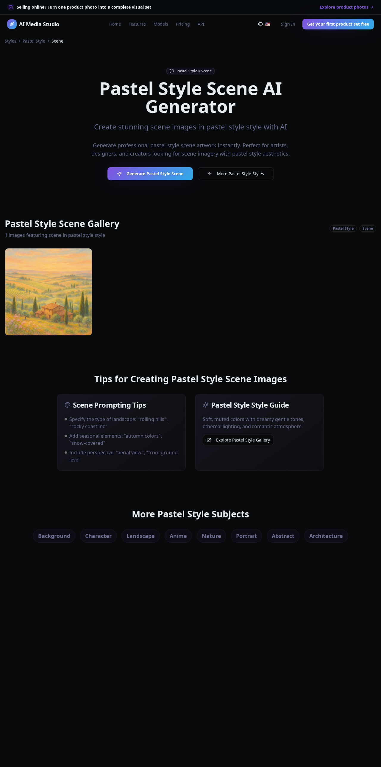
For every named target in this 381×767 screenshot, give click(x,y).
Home (115, 24)
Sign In (288, 24)
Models (161, 24)
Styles (10, 41)
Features (137, 24)
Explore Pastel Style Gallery (243, 440)
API (201, 24)
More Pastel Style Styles (240, 173)
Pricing (183, 24)
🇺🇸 (269, 25)
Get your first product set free (338, 24)
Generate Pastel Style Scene (155, 173)
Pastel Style (34, 41)
